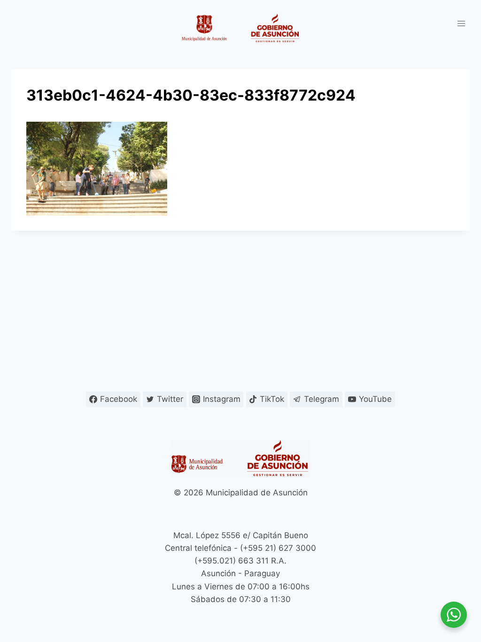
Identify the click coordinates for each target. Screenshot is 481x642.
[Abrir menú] (461, 23)
